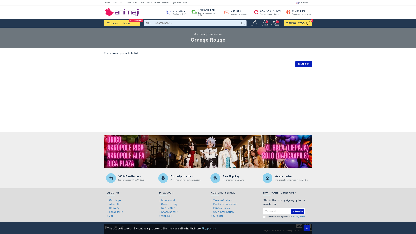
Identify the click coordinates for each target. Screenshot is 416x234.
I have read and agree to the (285, 216)
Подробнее (209, 228)
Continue (303, 64)
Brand (202, 34)
